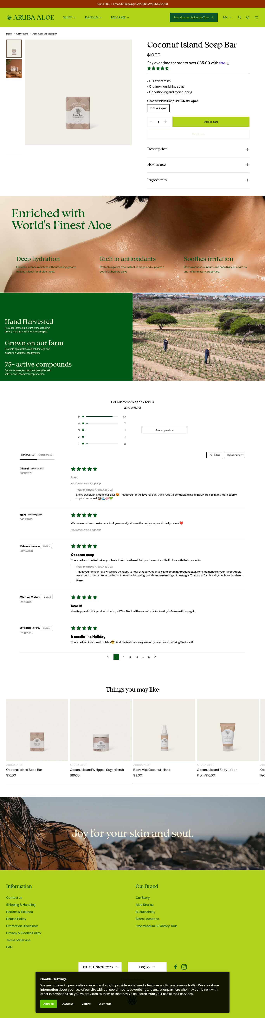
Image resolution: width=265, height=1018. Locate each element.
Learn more (105, 1003)
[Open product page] (37, 730)
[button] (158, 68)
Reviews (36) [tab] (28, 454)
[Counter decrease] (150, 121)
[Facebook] (175, 967)
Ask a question (164, 430)
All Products (22, 33)
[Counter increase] (165, 121)
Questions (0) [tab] (45, 454)
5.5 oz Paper (158, 108)
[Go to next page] (156, 657)
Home (9, 33)
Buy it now (198, 134)
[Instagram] (184, 967)
